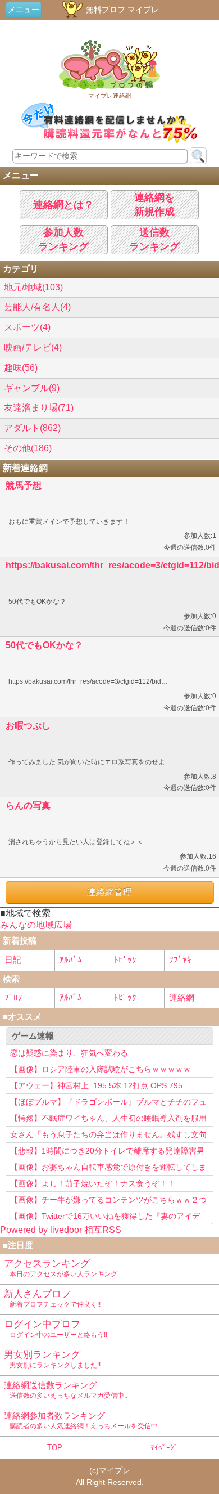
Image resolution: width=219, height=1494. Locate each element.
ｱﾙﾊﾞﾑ (71, 959)
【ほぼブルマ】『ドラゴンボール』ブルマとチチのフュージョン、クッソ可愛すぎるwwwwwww (108, 1103)
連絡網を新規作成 (154, 204)
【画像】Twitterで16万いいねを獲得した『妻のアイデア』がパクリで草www (105, 1218)
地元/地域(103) (33, 287)
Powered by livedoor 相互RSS (60, 1230)
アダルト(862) (32, 428)
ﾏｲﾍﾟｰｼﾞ (164, 1447)
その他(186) (28, 448)
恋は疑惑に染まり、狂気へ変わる (69, 1052)
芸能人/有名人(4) (37, 307)
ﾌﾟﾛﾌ (13, 997)
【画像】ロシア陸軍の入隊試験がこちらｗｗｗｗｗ (100, 1069)
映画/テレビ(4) (33, 347)
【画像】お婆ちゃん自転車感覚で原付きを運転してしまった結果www (108, 1169)
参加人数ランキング (63, 239)
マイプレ (114, 1470)
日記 (12, 959)
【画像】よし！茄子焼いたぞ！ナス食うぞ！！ (92, 1183)
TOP (54, 1447)
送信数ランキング (154, 239)
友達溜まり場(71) (39, 407)
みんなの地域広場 (36, 925)
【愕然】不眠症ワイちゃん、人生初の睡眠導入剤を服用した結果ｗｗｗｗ (108, 1120)
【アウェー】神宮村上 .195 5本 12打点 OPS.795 (96, 1085)
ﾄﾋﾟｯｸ (125, 959)
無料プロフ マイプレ (121, 9)
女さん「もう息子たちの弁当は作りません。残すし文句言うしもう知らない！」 (108, 1136)
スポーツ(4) (27, 327)
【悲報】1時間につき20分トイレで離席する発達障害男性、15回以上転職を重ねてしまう (107, 1152)
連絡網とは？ (63, 204)
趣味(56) (21, 368)
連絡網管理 (109, 892)
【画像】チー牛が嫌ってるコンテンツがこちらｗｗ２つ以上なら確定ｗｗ (108, 1201)
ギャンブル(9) (32, 388)
